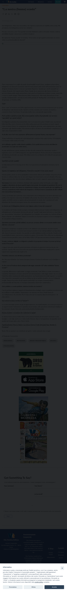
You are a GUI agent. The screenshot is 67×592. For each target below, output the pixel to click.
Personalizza (12, 587)
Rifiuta (33, 587)
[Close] (62, 568)
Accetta (54, 587)
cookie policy (39, 582)
